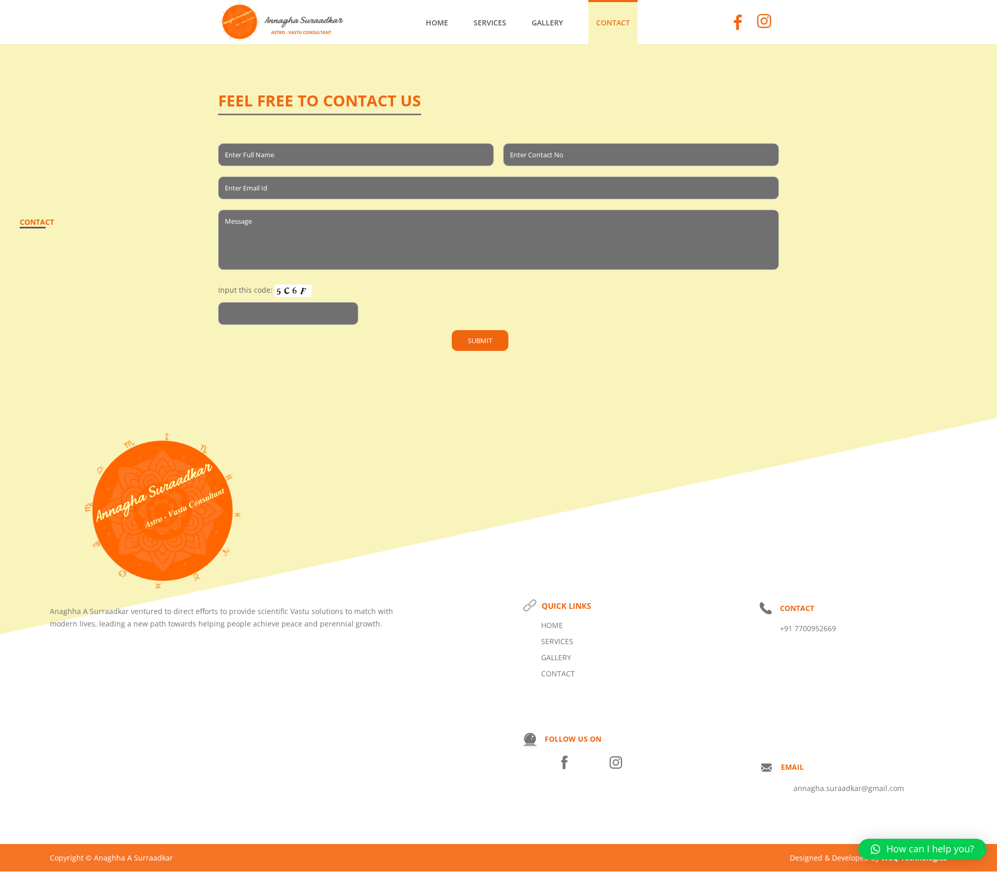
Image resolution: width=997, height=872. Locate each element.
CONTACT (613, 22)
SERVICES (490, 22)
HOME (437, 22)
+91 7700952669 (808, 628)
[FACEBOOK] (564, 767)
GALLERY (547, 22)
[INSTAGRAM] (616, 767)
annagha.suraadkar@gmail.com (848, 788)
